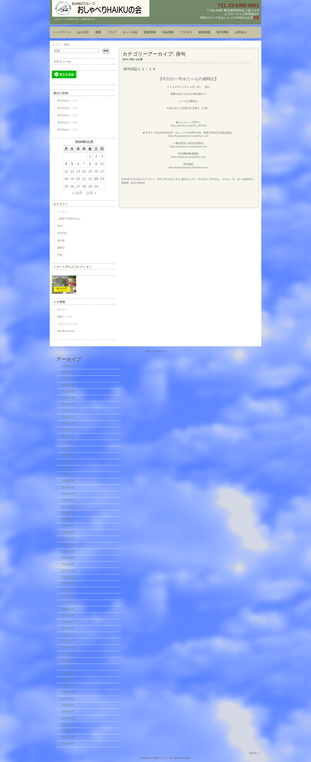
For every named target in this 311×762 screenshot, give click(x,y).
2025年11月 (69, 423)
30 (96, 186)
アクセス (186, 32)
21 (84, 179)
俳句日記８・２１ (67, 115)
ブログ (111, 32)
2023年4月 (68, 622)
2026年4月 (68, 391)
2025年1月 (68, 487)
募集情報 (204, 32)
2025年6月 (68, 455)
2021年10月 (69, 737)
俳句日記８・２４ (67, 100)
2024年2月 (68, 558)
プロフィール (62, 61)
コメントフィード (67, 323)
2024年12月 (69, 494)
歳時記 (61, 247)
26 (72, 186)
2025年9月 (68, 436)
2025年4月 (68, 468)
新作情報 (222, 32)
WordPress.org (65, 331)
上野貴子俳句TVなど (69, 218)
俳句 (159, 179)
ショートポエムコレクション (72, 266)
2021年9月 (68, 744)
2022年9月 (68, 667)
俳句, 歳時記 (182, 179)
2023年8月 (68, 596)
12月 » (91, 193)
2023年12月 (69, 570)
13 (78, 171)
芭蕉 (59, 254)
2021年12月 (69, 724)
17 (102, 171)
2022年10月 (69, 660)
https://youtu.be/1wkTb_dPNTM (188, 125)
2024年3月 (68, 551)
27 (78, 186)
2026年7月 (68, 372)
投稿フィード (64, 316)
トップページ (62, 32)
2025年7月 (68, 449)
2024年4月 (68, 545)
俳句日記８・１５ (67, 129)
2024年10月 (69, 507)
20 (78, 179)
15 (90, 171)
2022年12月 (69, 647)
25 (66, 186)
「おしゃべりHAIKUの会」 (100, 8)
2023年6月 (68, 609)
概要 (98, 32)
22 (90, 179)
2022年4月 (68, 699)
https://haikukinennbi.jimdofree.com (188, 136)
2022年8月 (68, 673)
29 (90, 186)
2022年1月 (68, 718)
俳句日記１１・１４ (139, 69)
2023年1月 (68, 641)
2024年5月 (68, 539)
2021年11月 (69, 731)
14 (84, 171)
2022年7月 (68, 679)
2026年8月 (68, 366)
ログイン (62, 309)
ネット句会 (130, 32)
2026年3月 (68, 398)
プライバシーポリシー (155, 351)
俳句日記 (169, 179)
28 (84, 186)
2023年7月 (68, 603)
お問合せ (241, 32)
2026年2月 (68, 404)
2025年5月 (68, 462)
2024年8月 (68, 519)
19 (72, 179)
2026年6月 (68, 378)
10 (102, 164)
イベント (62, 211)
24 (102, 179)
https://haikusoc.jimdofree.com (188, 157)
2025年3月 (68, 474)
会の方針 (83, 32)
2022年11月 (69, 654)
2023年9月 (68, 590)
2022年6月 (68, 686)
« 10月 (77, 193)
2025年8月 (68, 443)
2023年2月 (68, 635)
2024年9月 (68, 513)
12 (72, 171)
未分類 (61, 240)
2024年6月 (68, 532)
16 (96, 171)
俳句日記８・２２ (67, 108)
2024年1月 (68, 564)
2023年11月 (69, 577)
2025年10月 (69, 430)
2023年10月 (69, 583)
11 (66, 171)
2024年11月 (69, 500)
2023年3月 (68, 628)
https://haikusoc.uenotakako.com (188, 146)
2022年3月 (68, 705)
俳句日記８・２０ (67, 122)
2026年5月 (68, 385)
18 (66, 179)
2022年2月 (68, 711)
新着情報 (150, 32)
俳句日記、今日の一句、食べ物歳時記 (230, 179)
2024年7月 (68, 526)
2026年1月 (68, 411)
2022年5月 (68, 692)
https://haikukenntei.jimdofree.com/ (188, 167)
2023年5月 (68, 615)
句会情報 (168, 32)
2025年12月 (69, 417)
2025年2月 (68, 481)
